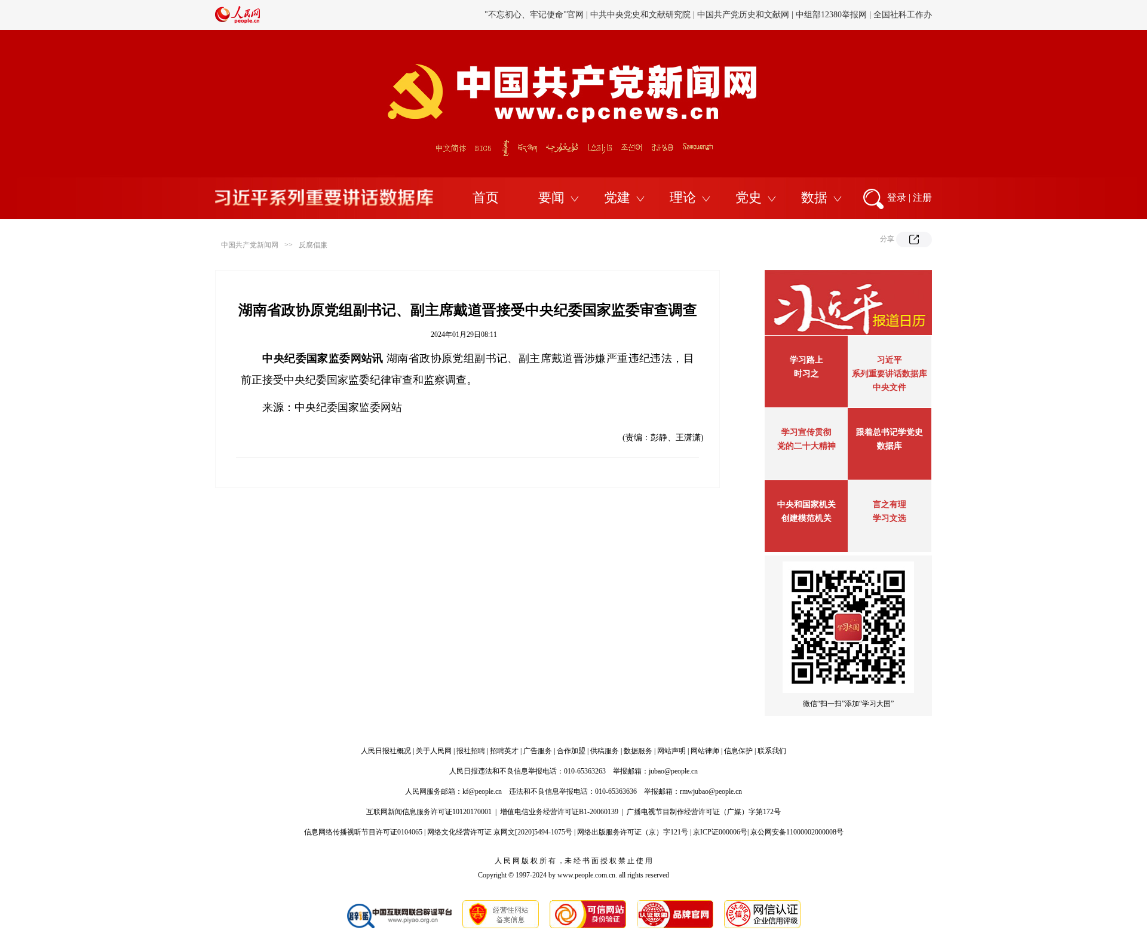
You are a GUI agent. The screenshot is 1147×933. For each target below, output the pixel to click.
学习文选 (889, 518)
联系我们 (771, 751)
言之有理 (889, 504)
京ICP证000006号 (720, 832)
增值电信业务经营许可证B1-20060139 (559, 812)
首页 (486, 197)
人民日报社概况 (386, 751)
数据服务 (638, 751)
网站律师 (705, 751)
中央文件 (889, 387)
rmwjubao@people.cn (711, 791)
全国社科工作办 (902, 14)
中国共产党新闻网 (249, 245)
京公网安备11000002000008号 (797, 832)
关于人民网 (434, 751)
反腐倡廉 (313, 245)
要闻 (551, 197)
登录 (896, 197)
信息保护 (738, 751)
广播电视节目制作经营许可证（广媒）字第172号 (704, 812)
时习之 (806, 373)
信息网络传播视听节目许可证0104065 (363, 832)
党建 (617, 197)
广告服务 (537, 751)
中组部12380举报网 (831, 14)
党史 (748, 197)
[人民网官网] (237, 21)
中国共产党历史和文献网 (743, 14)
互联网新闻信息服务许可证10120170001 (429, 812)
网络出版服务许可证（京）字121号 (632, 832)
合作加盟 (571, 751)
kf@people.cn (482, 791)
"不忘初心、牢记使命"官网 (534, 14)
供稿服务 (604, 751)
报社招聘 (470, 751)
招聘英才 (504, 751)
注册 (922, 197)
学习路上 (806, 359)
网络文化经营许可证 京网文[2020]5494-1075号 (499, 832)
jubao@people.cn (673, 771)
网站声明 (671, 751)
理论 (683, 197)
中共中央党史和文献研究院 (640, 14)
